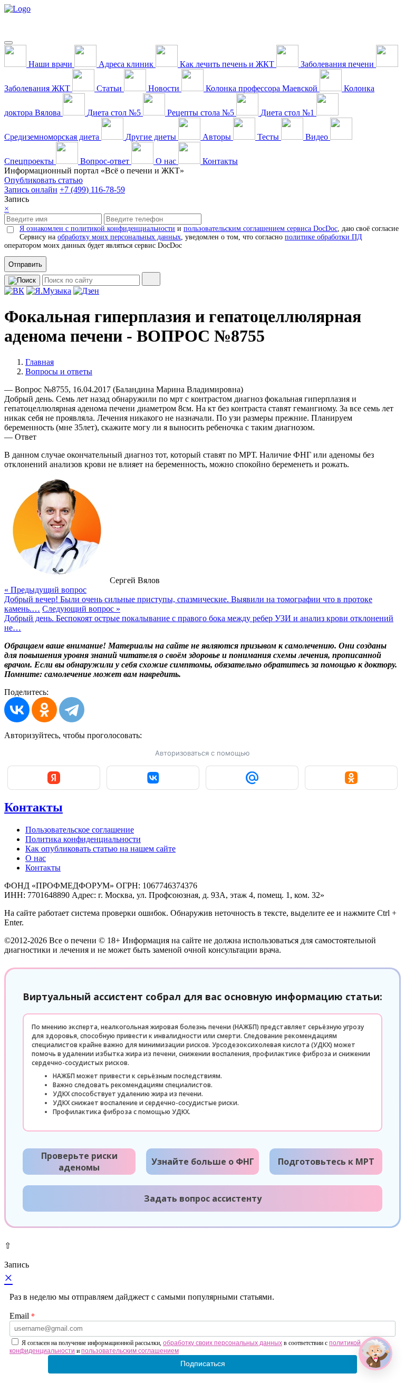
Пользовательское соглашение (79, 829)
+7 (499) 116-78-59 (92, 189)
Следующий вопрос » (198, 618)
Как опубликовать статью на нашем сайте (100, 848)
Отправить (25, 264)
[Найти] (151, 279)
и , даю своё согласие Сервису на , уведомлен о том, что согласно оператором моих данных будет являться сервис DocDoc (201, 237)
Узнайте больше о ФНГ (202, 1161)
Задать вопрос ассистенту (203, 1198)
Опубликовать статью (43, 180)
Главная (39, 361)
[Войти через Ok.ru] (351, 778)
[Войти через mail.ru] (252, 778)
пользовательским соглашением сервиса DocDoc (261, 229)
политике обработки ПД (323, 237)
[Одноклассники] (44, 709)
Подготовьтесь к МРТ (326, 1161)
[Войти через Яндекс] (53, 778)
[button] (375, 1353)
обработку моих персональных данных (119, 237)
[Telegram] (71, 709)
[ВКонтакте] (17, 709)
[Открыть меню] (8, 42)
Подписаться (202, 1363)
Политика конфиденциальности (83, 839)
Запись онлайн (30, 189)
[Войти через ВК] (153, 778)
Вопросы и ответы (58, 371)
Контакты (33, 807)
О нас (35, 858)
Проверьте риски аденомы (79, 1161)
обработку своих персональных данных (222, 1343)
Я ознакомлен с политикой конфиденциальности (97, 229)
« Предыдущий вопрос (188, 599)
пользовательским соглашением (130, 1351)
